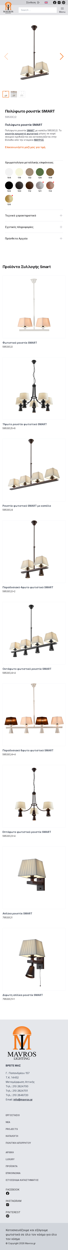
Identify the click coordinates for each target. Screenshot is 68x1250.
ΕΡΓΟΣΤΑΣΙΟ (13, 1115)
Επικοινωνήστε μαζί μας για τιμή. (25, 147)
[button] (62, 56)
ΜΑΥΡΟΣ (39, 140)
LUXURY (10, 1159)
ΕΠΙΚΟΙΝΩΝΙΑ (13, 1173)
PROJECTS (12, 1129)
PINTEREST (13, 1212)
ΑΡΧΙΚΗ (10, 1152)
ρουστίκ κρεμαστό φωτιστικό (21, 133)
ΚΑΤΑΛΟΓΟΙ (12, 1136)
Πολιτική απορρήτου (18, 1143)
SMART (31, 130)
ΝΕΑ (8, 1122)
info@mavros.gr (23, 1099)
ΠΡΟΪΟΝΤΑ (11, 1166)
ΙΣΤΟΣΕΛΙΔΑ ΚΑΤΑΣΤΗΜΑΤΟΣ (22, 1180)
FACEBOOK (12, 1189)
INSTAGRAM (14, 1200)
